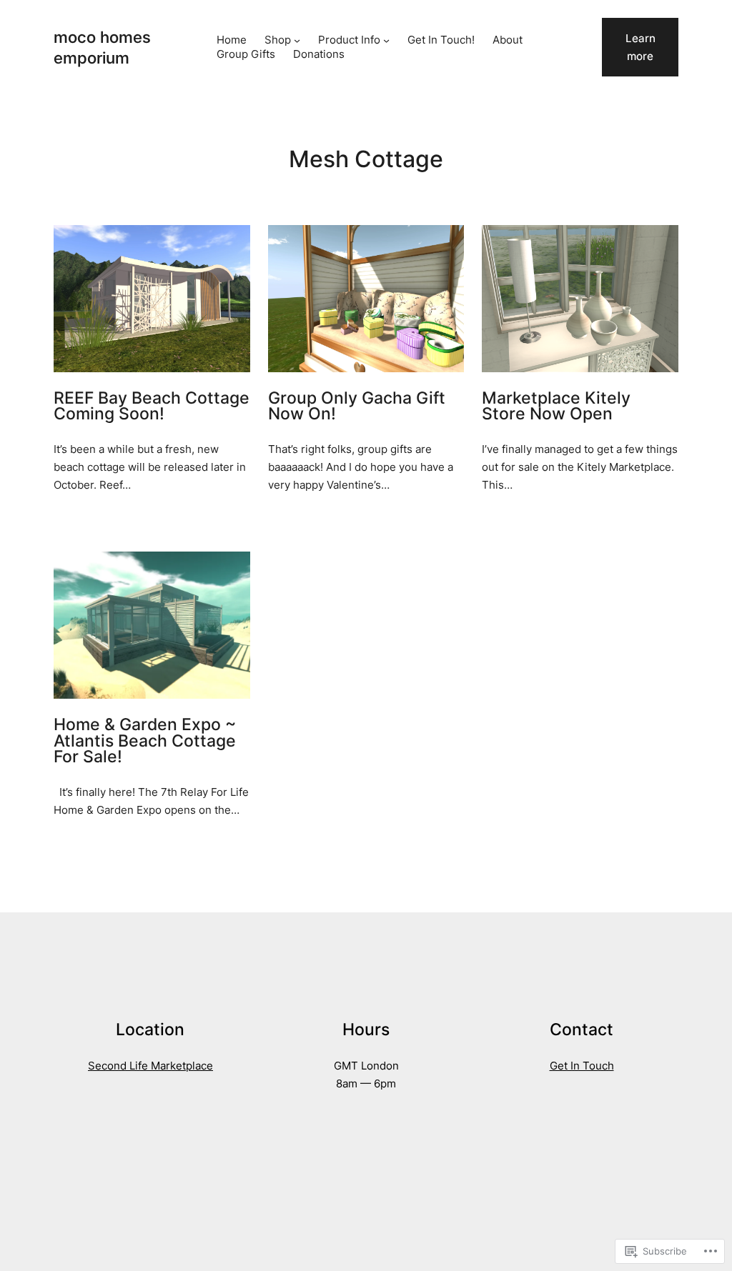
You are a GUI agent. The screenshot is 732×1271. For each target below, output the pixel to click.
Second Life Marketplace (150, 1065)
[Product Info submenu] (386, 40)
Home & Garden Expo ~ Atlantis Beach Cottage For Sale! (145, 741)
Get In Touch (582, 1065)
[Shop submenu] (297, 40)
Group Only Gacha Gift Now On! (356, 406)
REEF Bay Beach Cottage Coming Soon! (151, 406)
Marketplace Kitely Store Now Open (556, 406)
